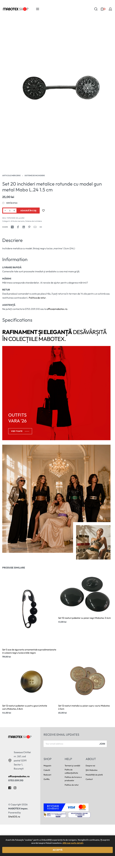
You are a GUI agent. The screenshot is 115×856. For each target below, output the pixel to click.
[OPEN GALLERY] (57, 93)
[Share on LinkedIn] (23, 227)
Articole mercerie (11, 175)
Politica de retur (37, 297)
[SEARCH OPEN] (95, 9)
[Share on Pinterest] (29, 227)
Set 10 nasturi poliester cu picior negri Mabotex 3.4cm (84, 617)
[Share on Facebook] (18, 227)
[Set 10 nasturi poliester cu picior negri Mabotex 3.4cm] (85, 593)
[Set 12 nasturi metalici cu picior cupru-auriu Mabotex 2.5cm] (85, 681)
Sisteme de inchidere (35, 175)
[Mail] (35, 227)
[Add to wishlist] (43, 211)
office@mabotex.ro (57, 308)
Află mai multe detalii (72, 843)
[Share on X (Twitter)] (12, 227)
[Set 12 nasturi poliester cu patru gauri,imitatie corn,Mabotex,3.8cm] (29, 681)
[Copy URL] (40, 227)
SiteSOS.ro (14, 816)
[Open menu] (37, 9)
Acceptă (57, 850)
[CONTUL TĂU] (110, 9)
